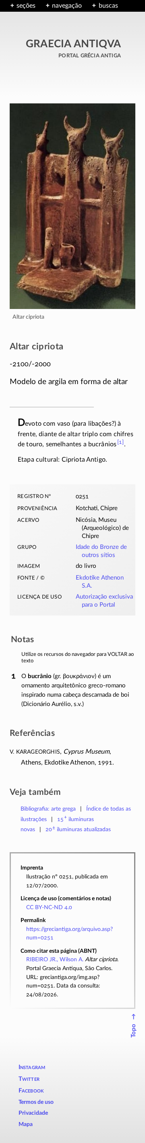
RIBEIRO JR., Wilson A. (54, 959)
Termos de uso (36, 1102)
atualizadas (78, 829)
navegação (67, 5)
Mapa (26, 1124)
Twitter (29, 1079)
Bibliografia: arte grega (48, 809)
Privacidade (33, 1113)
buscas (108, 5)
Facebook (31, 1091)
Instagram (32, 1067)
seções (26, 5)
